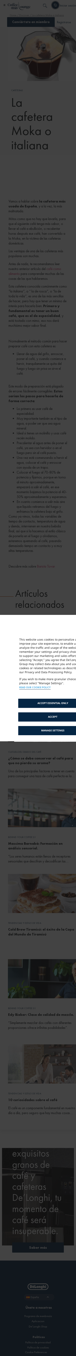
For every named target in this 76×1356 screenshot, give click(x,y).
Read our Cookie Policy (35, 687)
